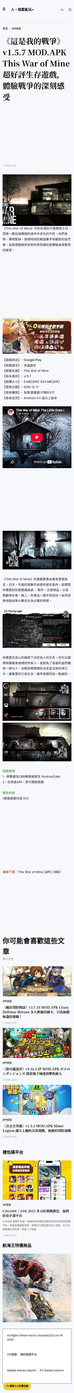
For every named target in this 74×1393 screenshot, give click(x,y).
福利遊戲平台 (28, 1354)
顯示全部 (8, 959)
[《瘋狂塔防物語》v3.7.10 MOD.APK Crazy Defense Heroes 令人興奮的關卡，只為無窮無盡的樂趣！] (37, 981)
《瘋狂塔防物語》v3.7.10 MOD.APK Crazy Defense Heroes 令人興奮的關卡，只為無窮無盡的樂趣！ (36, 1012)
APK (48, 872)
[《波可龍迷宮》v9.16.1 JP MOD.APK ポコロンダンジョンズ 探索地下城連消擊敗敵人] (37, 1043)
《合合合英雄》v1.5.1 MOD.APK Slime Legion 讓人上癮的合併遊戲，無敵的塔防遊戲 (37, 1128)
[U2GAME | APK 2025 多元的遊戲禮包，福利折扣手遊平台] (37, 1180)
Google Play (33, 360)
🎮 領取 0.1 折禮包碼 (17, 1386)
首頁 (5, 28)
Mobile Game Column (21, 1370)
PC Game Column (52, 1370)
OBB (56, 872)
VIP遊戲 (7, 1204)
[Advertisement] (37, 135)
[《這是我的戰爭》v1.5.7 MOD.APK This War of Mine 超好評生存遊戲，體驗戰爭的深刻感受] (37, 200)
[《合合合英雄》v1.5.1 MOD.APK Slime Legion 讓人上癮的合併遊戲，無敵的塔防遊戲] (37, 1100)
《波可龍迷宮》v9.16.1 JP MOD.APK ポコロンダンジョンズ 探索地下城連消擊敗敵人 (36, 1071)
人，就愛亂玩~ (22, 9)
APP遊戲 (16, 28)
